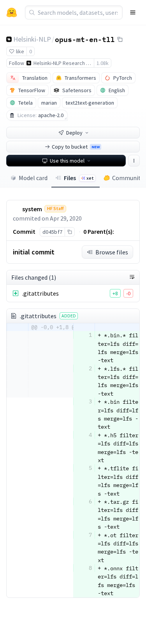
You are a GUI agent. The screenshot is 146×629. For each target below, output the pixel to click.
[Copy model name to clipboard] (120, 39)
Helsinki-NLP (32, 39)
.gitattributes (40, 293)
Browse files (111, 252)
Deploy (74, 132)
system (32, 209)
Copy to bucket (76, 146)
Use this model (67, 160)
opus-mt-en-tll (85, 39)
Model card (33, 178)
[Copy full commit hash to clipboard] (69, 232)
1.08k (103, 63)
